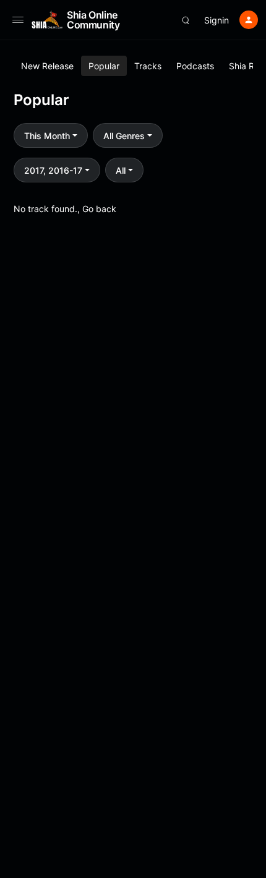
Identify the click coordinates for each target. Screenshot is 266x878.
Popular (103, 66)
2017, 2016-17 (53, 170)
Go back (99, 208)
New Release (47, 66)
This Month (47, 135)
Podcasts (195, 66)
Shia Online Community (93, 20)
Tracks (147, 66)
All (121, 170)
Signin (216, 20)
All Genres (124, 135)
